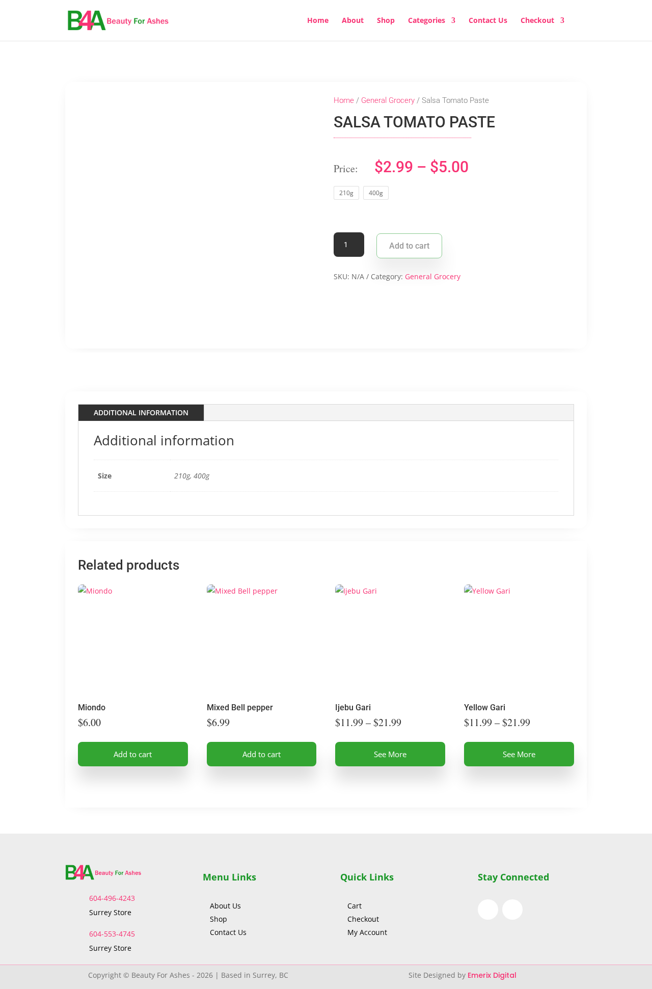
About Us (226, 906)
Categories (426, 21)
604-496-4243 (112, 898)
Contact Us (488, 21)
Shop (386, 21)
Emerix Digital (493, 975)
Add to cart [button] (133, 754)
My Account (367, 932)
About (353, 21)
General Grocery (388, 100)
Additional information (141, 412)
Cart (354, 906)
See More (390, 754)
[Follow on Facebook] (488, 909)
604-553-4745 (112, 934)
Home (318, 21)
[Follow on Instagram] (512, 909)
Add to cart (409, 246)
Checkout (537, 21)
